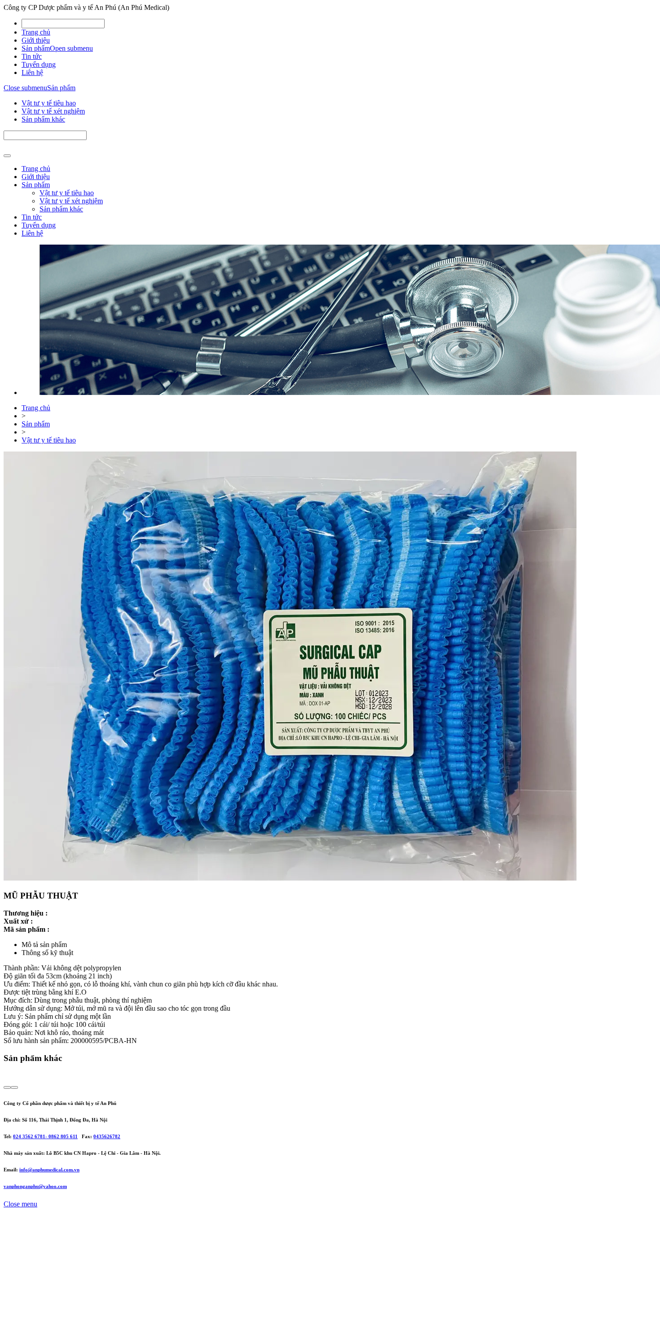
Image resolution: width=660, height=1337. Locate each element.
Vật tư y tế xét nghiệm (53, 111)
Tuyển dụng (39, 64)
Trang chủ (36, 32)
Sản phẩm (36, 48)
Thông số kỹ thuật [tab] (47, 952)
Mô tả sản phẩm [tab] (44, 944)
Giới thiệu (36, 40)
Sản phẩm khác (43, 119)
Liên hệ (32, 72)
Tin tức (32, 56)
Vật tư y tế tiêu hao (49, 103)
